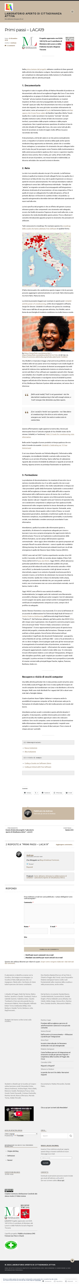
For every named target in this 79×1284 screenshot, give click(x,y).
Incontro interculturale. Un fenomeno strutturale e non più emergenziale (54, 1044)
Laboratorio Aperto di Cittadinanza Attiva (33, 14)
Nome (27, 926)
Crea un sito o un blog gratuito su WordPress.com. (24, 1268)
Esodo (48, 110)
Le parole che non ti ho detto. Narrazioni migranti (55, 1073)
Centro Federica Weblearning (33, 616)
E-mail (53, 926)
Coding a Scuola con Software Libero (38, 763)
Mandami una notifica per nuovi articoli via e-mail (44, 957)
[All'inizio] (72, 1260)
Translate (20, 1135)
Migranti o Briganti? (48, 1066)
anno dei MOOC (43, 561)
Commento (28, 902)
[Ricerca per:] (57, 1136)
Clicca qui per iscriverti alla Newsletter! (54, 1107)
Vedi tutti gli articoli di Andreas (44, 813)
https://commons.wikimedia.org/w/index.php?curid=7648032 (45, 357)
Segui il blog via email (50, 1145)
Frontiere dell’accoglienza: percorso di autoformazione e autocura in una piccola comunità (55, 1025)
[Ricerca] (71, 1136)
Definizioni (11, 1156)
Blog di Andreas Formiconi (49, 860)
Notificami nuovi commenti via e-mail (40, 955)
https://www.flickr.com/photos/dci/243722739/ (40, 355)
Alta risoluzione (30, 752)
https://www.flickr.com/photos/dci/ (37, 353)
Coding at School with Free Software (38, 767)
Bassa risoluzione (31, 748)
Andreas (13, 43)
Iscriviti (45, 1163)
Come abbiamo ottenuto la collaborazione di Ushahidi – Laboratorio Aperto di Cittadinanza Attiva (46, 877)
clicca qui (60, 1180)
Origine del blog (12, 1151)
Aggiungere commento (64, 844)
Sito (25, 937)
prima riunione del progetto (36, 69)
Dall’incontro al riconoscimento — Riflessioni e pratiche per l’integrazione (57, 1035)
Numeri (9, 1160)
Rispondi (29, 867)
